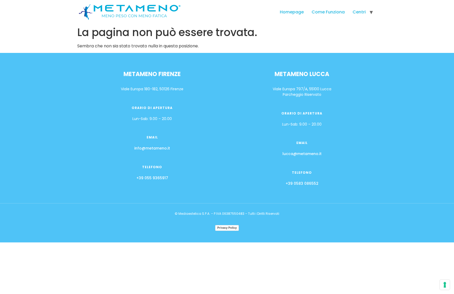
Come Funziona (328, 12)
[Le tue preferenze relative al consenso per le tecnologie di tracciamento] (445, 285)
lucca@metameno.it (302, 153)
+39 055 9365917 (152, 178)
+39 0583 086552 (302, 183)
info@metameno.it (152, 148)
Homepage (292, 12)
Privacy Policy (227, 228)
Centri (359, 12)
